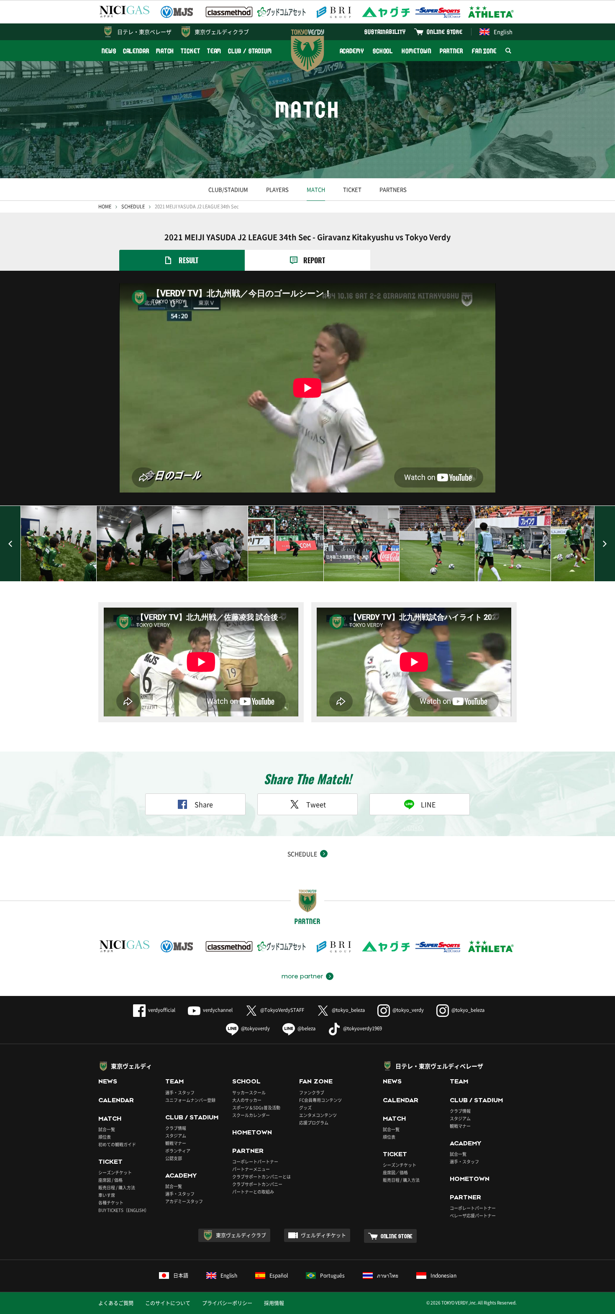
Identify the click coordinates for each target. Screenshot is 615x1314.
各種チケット (110, 1202)
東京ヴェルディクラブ (222, 32)
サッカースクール (249, 1092)
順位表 (104, 1137)
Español (278, 1275)
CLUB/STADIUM (228, 189)
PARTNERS (393, 189)
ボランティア (177, 1150)
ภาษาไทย (387, 1275)
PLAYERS (277, 189)
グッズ (305, 1107)
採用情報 (274, 1303)
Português (332, 1275)
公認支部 (173, 1158)
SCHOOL (383, 51)
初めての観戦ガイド (117, 1144)
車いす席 (106, 1195)
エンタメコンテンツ (318, 1115)
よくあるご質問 (115, 1303)
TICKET (190, 51)
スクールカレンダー (251, 1115)
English (503, 32)
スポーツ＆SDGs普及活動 (256, 1107)
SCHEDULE (133, 206)
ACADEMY (352, 51)
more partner (302, 976)
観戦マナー (175, 1143)
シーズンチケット (115, 1172)
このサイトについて (167, 1303)
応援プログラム (313, 1122)
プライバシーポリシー (227, 1303)
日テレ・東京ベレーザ (144, 32)
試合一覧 (106, 1129)
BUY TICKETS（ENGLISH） (123, 1210)
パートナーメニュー (251, 1169)
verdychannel (218, 1010)
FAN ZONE (484, 51)
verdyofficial (161, 1010)
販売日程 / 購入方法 (116, 1187)
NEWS (109, 51)
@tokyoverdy (255, 1028)
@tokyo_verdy (408, 1010)
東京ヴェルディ (131, 1066)
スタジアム (175, 1135)
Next (604, 543)
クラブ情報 (175, 1128)
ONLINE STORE (445, 31)
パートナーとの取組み (253, 1191)
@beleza (306, 1028)
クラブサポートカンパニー (257, 1184)
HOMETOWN (416, 51)
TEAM (214, 51)
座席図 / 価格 (110, 1180)
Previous (10, 543)
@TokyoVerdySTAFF (282, 1010)
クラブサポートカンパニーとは (261, 1176)
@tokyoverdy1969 (362, 1028)
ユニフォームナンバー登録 (190, 1100)
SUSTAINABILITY (385, 31)
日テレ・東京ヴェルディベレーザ (439, 1066)
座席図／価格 (395, 1172)
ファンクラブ (311, 1092)
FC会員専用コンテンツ (320, 1100)
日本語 (180, 1275)
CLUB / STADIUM (250, 51)
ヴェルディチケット (323, 1235)
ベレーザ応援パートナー (473, 1215)
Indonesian (443, 1275)
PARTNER (451, 51)
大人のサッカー (246, 1100)
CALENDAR (136, 51)
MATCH (165, 51)
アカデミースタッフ (184, 1201)
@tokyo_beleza (348, 1010)
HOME (104, 206)
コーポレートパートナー (255, 1161)
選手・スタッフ (180, 1092)
